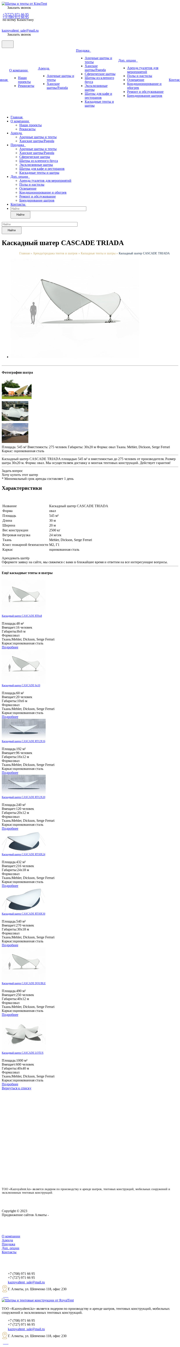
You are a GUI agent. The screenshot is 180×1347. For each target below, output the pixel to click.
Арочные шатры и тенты (38, 137)
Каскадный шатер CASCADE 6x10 (21, 685)
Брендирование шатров (144, 95)
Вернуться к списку (16, 1088)
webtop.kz (57, 1215)
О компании (19, 70)
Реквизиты (26, 86)
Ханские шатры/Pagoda (57, 86)
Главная (17, 117)
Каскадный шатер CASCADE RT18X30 (23, 913)
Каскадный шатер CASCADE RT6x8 (22, 615)
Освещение (135, 80)
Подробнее (10, 647)
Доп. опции (128, 60)
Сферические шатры (100, 74)
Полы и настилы (139, 76)
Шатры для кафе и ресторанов (98, 95)
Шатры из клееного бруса (38, 161)
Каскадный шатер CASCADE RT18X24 (23, 854)
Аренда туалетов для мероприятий (142, 70)
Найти (20, 214)
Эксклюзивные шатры (36, 165)
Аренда (44, 68)
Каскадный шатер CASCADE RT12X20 (23, 797)
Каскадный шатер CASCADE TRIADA (144, 253)
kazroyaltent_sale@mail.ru (20, 30)
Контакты (18, 204)
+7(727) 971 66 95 (16, 14)
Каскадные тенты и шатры (39, 172)
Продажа (83, 50)
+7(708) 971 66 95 (16, 17)
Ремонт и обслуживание (145, 92)
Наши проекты (24, 80)
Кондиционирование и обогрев (43, 192)
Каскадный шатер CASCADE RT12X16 (23, 741)
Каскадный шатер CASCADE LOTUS (22, 1052)
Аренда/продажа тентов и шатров (55, 253)
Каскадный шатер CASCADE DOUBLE (24, 983)
